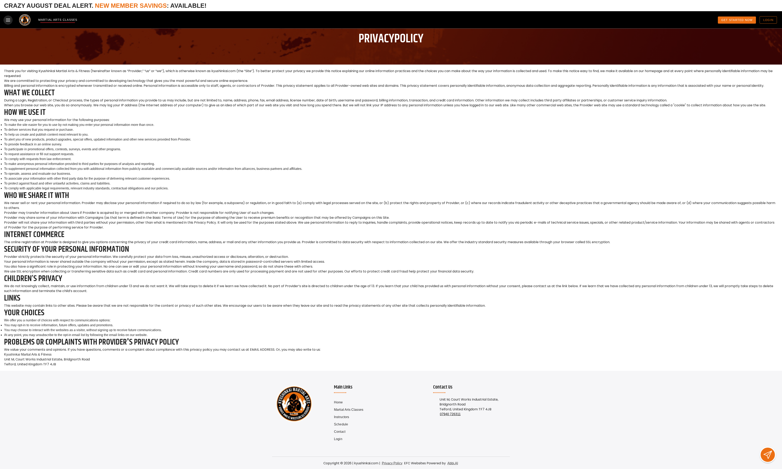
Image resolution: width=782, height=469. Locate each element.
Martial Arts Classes (57, 19)
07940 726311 (450, 414)
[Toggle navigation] (8, 20)
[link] (356, 402)
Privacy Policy (392, 463)
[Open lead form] (768, 455)
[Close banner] (773, 6)
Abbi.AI (452, 463)
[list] (356, 420)
